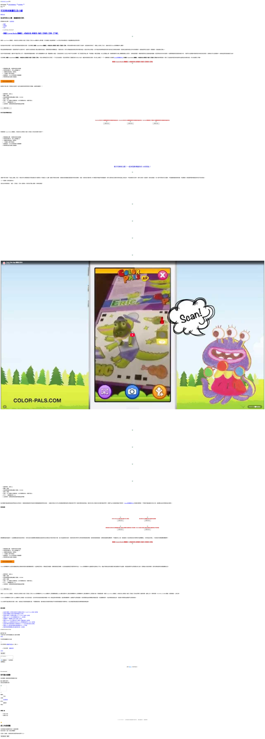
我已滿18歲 (3, 736)
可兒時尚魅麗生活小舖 (12, 10)
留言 (11, 644)
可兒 (2, 636)
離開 (8, 736)
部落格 (5, 25)
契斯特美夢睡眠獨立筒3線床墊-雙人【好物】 (14, 627)
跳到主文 (3, 14)
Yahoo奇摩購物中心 (118, 57)
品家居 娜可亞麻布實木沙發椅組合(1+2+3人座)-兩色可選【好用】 (19, 623)
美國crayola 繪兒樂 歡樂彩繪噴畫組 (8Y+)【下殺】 (15, 625)
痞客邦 (8, 644)
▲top (2, 650)
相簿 (4, 24)
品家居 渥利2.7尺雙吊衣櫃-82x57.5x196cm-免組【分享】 (16, 615)
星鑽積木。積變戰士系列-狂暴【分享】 (12, 618)
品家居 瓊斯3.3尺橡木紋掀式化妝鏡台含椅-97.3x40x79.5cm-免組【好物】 (20, 612)
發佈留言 (3, 661)
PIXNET (122, 719)
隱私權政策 (140, 719)
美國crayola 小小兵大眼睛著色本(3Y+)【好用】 (14, 617)
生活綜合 (12, 21)
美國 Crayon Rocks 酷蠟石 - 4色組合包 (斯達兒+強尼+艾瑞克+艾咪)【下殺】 (31, 33)
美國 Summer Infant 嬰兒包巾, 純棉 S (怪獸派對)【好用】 (16, 620)
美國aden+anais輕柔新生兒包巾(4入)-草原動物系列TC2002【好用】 (19, 622)
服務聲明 (145, 719)
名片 (4, 27)
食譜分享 (11, 648)
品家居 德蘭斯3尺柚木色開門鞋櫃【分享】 (13, 613)
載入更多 (3, 653)
